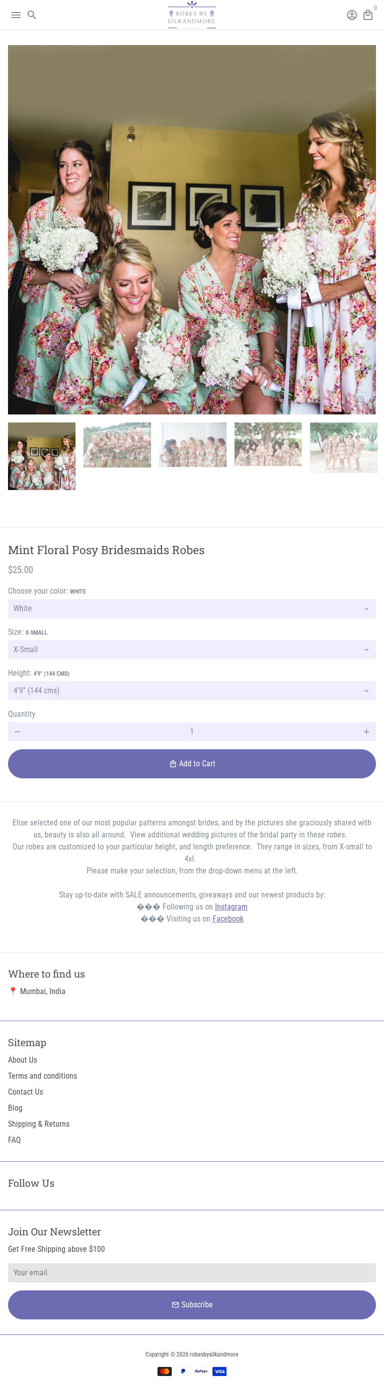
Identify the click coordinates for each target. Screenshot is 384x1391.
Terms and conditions (42, 1076)
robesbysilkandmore (214, 1354)
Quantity (22, 714)
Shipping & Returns (39, 1124)
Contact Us (25, 1092)
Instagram (231, 906)
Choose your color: (47, 591)
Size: (28, 632)
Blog (15, 1108)
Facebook (228, 918)
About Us (22, 1060)
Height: (39, 673)
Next (366, 229)
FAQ (14, 1140)
